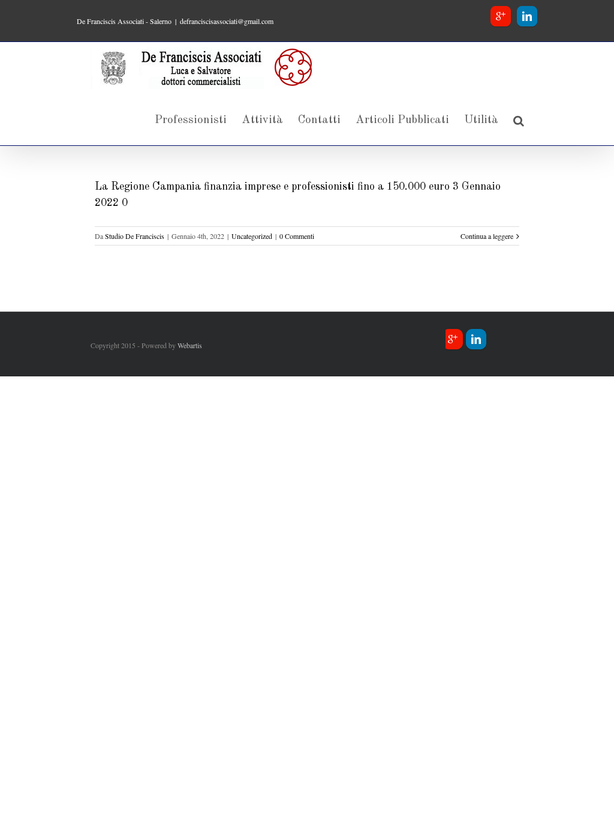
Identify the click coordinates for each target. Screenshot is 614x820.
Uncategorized (251, 236)
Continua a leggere (486, 236)
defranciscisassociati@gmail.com (226, 21)
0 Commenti (296, 236)
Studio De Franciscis (134, 236)
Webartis (189, 345)
